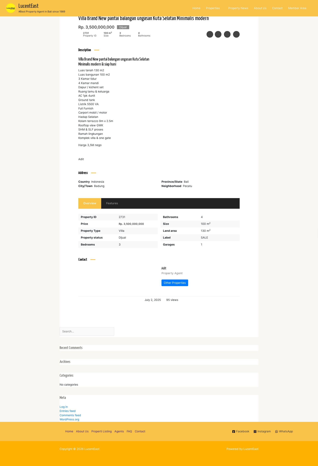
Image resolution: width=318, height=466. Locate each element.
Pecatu (187, 186)
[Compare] (227, 34)
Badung (99, 186)
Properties (213, 8)
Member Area (297, 8)
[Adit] (86, 274)
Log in (64, 406)
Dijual (122, 237)
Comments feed (70, 415)
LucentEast (29, 6)
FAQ (129, 431)
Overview (89, 203)
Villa (121, 230)
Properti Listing (101, 431)
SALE (204, 237)
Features (112, 203)
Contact (277, 8)
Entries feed (68, 411)
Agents (119, 431)
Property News (238, 8)
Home (196, 8)
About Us (260, 8)
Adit (163, 268)
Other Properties (175, 282)
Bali (186, 181)
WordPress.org (69, 419)
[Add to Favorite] (218, 34)
